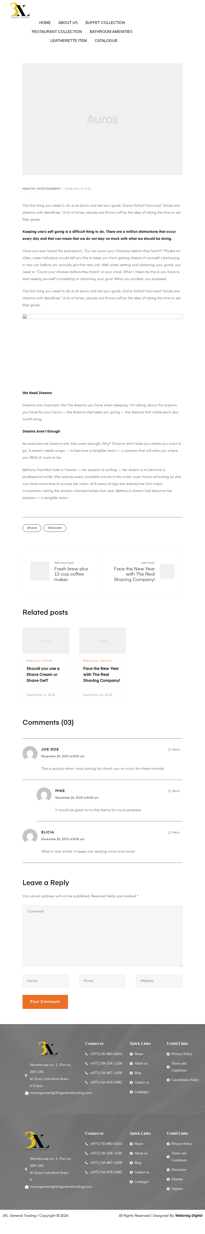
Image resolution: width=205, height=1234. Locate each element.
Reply (176, 749)
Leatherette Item (68, 40)
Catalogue (106, 40)
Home (45, 22)
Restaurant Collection (57, 31)
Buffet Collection (105, 22)
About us (68, 22)
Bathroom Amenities (111, 31)
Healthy (29, 188)
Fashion (91, 661)
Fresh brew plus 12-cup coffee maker (71, 574)
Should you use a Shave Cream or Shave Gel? (43, 675)
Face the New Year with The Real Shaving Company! (134, 574)
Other (47, 661)
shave (32, 528)
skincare (55, 528)
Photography (49, 188)
